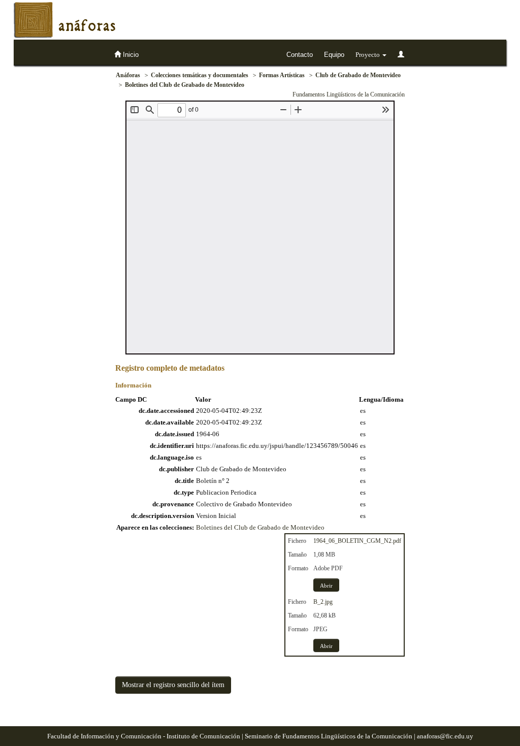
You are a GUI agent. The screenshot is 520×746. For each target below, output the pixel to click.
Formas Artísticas (282, 75)
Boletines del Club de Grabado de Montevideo (184, 84)
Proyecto (368, 54)
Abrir (326, 585)
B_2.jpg (323, 601)
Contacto (299, 54)
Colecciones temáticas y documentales (199, 75)
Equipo (334, 54)
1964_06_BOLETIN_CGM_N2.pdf (357, 540)
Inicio (130, 54)
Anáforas (128, 75)
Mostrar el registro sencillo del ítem (173, 685)
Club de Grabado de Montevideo (358, 75)
